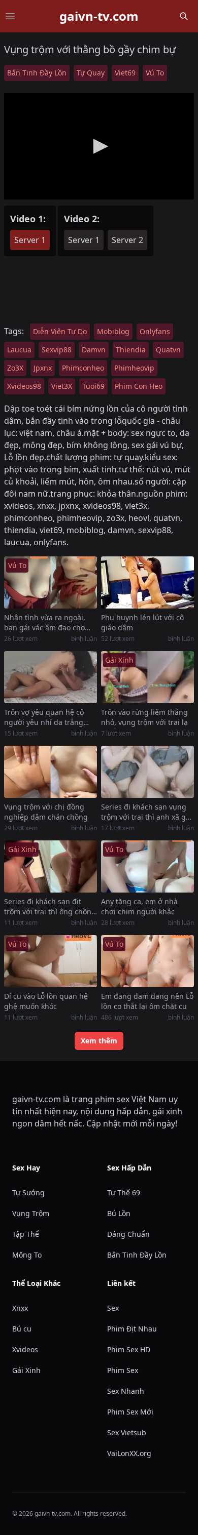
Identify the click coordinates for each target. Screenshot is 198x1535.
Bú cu (21, 1329)
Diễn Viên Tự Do (60, 331)
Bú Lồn (118, 1213)
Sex (113, 1308)
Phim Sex (122, 1370)
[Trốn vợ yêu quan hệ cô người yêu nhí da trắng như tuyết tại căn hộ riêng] (50, 677)
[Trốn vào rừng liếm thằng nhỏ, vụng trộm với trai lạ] (147, 677)
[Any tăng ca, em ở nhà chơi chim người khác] (147, 866)
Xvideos (25, 1349)
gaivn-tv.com (99, 16)
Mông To (27, 1255)
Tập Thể (25, 1234)
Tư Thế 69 (123, 1192)
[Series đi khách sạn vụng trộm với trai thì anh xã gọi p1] (147, 772)
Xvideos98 (24, 386)
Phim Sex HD (128, 1349)
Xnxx (20, 1308)
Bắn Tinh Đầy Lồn (37, 72)
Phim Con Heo (138, 386)
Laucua (19, 349)
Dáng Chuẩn (128, 1234)
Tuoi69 (93, 386)
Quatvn (168, 349)
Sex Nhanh (125, 1391)
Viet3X (61, 386)
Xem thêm (99, 1040)
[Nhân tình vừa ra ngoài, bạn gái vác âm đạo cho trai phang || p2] (50, 582)
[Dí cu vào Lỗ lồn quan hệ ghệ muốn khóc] (50, 961)
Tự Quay (91, 72)
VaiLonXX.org (129, 1453)
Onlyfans (155, 331)
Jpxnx (43, 368)
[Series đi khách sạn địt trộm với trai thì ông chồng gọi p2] (50, 866)
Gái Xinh (26, 1370)
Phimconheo (83, 368)
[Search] (184, 16)
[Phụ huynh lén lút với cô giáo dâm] (147, 582)
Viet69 (125, 72)
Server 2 (127, 240)
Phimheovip (134, 368)
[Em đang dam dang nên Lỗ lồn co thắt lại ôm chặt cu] (147, 961)
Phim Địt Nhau (132, 1329)
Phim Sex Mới (130, 1412)
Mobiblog (113, 331)
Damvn (94, 349)
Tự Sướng (28, 1192)
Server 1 (30, 240)
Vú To (155, 72)
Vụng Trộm (30, 1213)
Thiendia (131, 349)
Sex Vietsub (126, 1432)
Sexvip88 (57, 349)
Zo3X (15, 368)
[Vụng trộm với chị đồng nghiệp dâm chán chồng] (50, 772)
